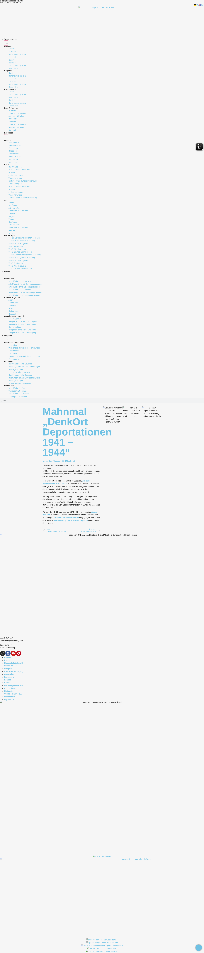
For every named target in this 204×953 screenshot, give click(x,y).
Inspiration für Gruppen (14, 343)
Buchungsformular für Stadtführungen (24, 367)
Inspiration (12, 345)
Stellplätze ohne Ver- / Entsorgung (23, 321)
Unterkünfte (9, 279)
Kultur (6, 164)
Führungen (8, 361)
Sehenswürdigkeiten (17, 54)
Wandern (12, 202)
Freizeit (11, 214)
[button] (105, 415)
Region (11, 216)
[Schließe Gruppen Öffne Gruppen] (6, 339)
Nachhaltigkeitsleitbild (13, 663)
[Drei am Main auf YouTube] (13, 653)
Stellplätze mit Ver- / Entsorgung (22, 324)
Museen (11, 172)
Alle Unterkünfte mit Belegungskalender (25, 284)
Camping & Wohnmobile (14, 316)
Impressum (9, 677)
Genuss (7, 140)
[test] (199, 947)
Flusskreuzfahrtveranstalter (20, 372)
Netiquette (8, 669)
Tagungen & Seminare (17, 391)
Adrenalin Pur (14, 208)
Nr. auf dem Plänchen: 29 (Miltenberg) (58, 461)
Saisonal (12, 306)
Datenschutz (9, 674)
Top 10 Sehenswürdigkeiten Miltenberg (24, 238)
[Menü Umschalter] (2, 35)
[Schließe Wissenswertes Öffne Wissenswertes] (6, 42)
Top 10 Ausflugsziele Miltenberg (21, 241)
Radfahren (12, 205)
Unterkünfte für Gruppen (18, 388)
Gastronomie (13, 142)
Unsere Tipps (10, 235)
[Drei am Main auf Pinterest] (18, 653)
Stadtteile (12, 51)
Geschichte (13, 57)
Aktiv (6, 200)
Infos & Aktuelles (11, 108)
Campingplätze (14, 319)
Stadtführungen (15, 167)
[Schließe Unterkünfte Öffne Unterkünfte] (6, 275)
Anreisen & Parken (16, 116)
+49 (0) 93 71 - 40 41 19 (10, 3)
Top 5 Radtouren (15, 246)
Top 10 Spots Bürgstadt (18, 243)
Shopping (12, 151)
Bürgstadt (8, 71)
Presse (7, 660)
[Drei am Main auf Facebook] (8, 653)
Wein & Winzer (14, 145)
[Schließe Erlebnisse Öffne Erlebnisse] (6, 136)
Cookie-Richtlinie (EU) (13, 671)
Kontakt (7, 657)
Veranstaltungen (15, 178)
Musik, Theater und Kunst (19, 170)
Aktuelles (12, 110)
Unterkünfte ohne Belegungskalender (24, 287)
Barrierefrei (13, 119)
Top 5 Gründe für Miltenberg (20, 252)
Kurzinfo (12, 49)
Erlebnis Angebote (12, 297)
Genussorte (13, 148)
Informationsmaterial (17, 113)
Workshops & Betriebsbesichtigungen (24, 348)
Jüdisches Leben (15, 175)
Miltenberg (8, 46)
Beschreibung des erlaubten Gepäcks (71, 520)
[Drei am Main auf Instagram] (2, 653)
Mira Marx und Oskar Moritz (66, 518)
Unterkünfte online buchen (19, 281)
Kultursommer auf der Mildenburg (22, 181)
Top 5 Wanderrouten (17, 249)
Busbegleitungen (15, 369)
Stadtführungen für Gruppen (20, 364)
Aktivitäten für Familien (18, 211)
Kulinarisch (13, 303)
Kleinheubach (10, 89)
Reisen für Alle (10, 666)
